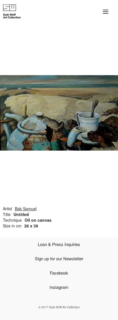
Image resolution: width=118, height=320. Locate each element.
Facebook (59, 273)
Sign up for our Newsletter (59, 258)
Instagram (59, 287)
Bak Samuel (26, 208)
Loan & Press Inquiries (59, 244)
